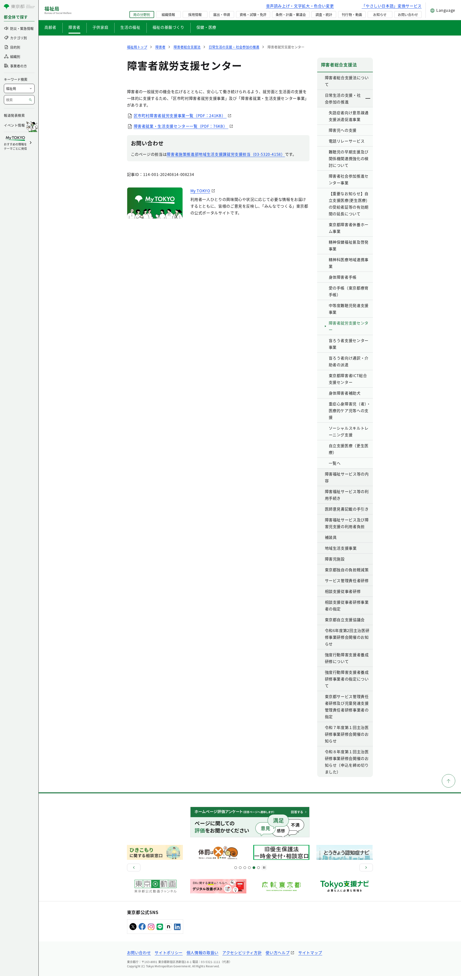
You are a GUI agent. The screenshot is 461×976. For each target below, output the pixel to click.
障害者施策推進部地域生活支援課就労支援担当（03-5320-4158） (226, 154)
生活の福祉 (130, 27)
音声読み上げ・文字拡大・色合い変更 (300, 6)
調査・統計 (323, 14)
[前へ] (133, 867)
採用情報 (195, 14)
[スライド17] (254, 867)
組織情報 (168, 14)
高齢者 (50, 27)
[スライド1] (235, 867)
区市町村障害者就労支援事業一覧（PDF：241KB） (180, 115)
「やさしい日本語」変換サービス (392, 6)
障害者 (74, 27)
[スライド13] (249, 867)
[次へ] (366, 867)
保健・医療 (206, 27)
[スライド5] (240, 867)
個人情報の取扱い (202, 952)
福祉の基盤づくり (168, 27)
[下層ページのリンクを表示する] (368, 98)
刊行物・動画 (352, 14)
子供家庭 (100, 27)
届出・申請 (221, 14)
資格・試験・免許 (253, 14)
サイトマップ (310, 952)
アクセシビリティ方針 (242, 952)
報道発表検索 (14, 115)
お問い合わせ (408, 14)
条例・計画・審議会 (291, 14)
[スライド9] (244, 867)
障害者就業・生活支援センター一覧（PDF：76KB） (181, 126)
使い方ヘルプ (278, 952)
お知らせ (380, 14)
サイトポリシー (168, 952)
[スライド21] (258, 867)
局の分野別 (141, 14)
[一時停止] (264, 867)
